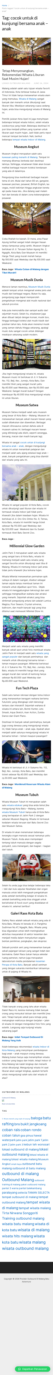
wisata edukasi (14, 805)
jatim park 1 (35, 1140)
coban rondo (31, 1130)
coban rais (11, 1130)
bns (17, 1124)
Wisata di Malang (28, 98)
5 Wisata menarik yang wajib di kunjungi (16, 1119)
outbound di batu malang (29, 1168)
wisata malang (32, 1242)
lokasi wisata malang (24, 1159)
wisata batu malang (18, 1224)
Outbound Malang (18, 1179)
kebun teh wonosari (37, 1144)
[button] (32, 1369)
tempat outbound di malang (20, 1197)
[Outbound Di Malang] (3, 1101)
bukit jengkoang (33, 1124)
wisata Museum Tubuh (13, 812)
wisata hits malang (17, 1236)
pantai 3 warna (10, 1188)
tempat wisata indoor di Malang (29, 139)
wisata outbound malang (25, 1248)
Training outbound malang (23, 1218)
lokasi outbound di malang (20, 1149)
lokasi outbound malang (16, 83)
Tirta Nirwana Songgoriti (20, 1213)
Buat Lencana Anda (8, 1104)
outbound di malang (20, 1173)
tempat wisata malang (35, 1208)
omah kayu (16, 1164)
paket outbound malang (33, 1184)
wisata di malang (34, 1229)
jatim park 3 (16, 1144)
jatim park (21, 1140)
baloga (36, 1118)
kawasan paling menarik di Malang (20, 157)
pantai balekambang (30, 1188)
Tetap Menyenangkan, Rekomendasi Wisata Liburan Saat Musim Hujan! (23, 74)
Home (4, 5)
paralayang (9, 1192)
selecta (22, 1192)
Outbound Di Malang (8, 1098)
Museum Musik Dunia (39, 286)
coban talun (11, 1135)
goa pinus (27, 1135)
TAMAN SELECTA (39, 1192)
